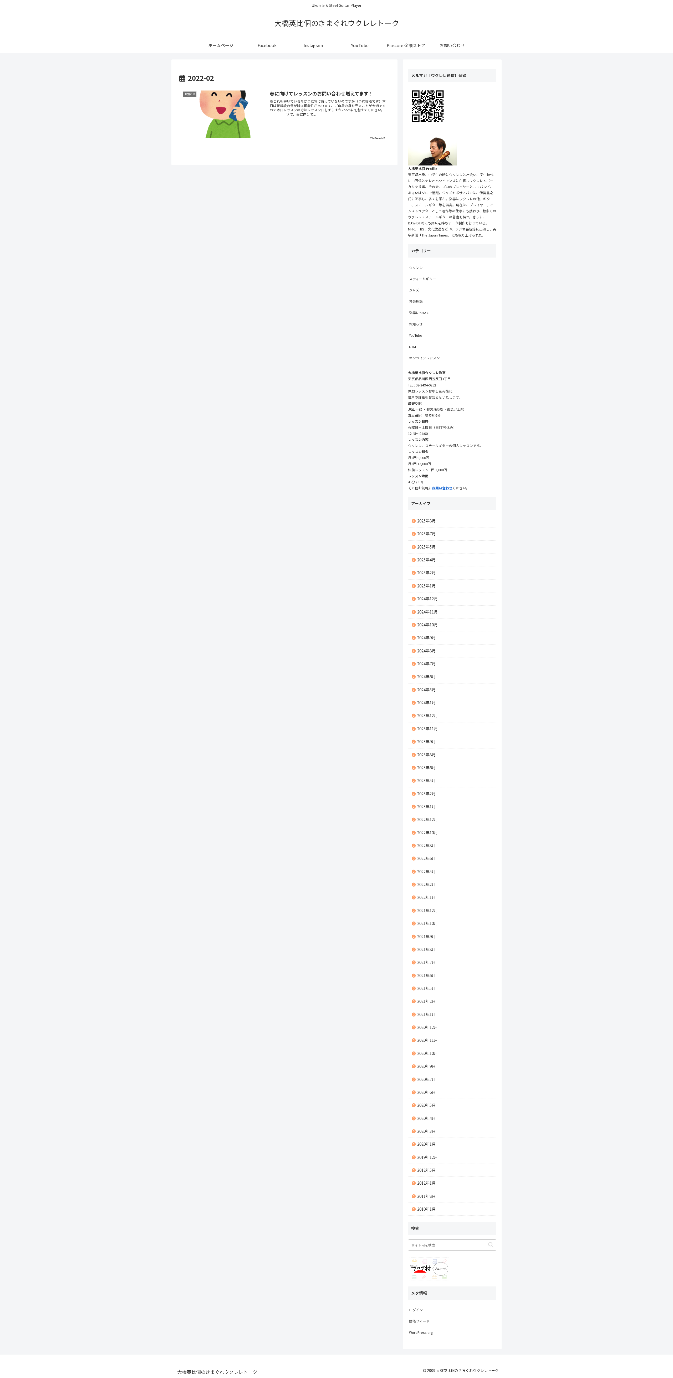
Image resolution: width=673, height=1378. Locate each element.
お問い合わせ (442, 487)
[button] (491, 1245)
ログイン (416, 1309)
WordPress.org (421, 1332)
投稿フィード (419, 1321)
